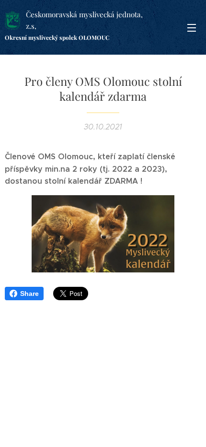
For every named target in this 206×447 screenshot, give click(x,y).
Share (29, 293)
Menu (191, 27)
